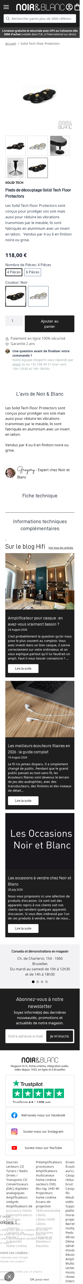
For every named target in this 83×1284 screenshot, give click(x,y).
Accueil (10, 43)
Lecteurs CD (15, 1166)
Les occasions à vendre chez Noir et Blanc (39, 881)
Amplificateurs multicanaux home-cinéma (46, 1175)
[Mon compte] (69, 7)
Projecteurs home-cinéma (46, 1195)
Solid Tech (14, 182)
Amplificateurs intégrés (17, 1199)
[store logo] (40, 7)
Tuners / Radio (17, 1171)
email (16, 364)
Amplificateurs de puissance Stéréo (19, 1208)
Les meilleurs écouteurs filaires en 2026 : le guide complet (39, 748)
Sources (12, 1162)
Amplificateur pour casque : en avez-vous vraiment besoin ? (35, 621)
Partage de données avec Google (28, 1257)
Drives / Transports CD (16, 1177)
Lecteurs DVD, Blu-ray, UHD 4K (47, 1186)
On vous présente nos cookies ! (27, 1261)
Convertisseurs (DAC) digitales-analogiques (17, 1188)
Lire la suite (23, 668)
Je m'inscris (59, 1036)
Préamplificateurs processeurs (49, 1164)
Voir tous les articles (60, 548)
